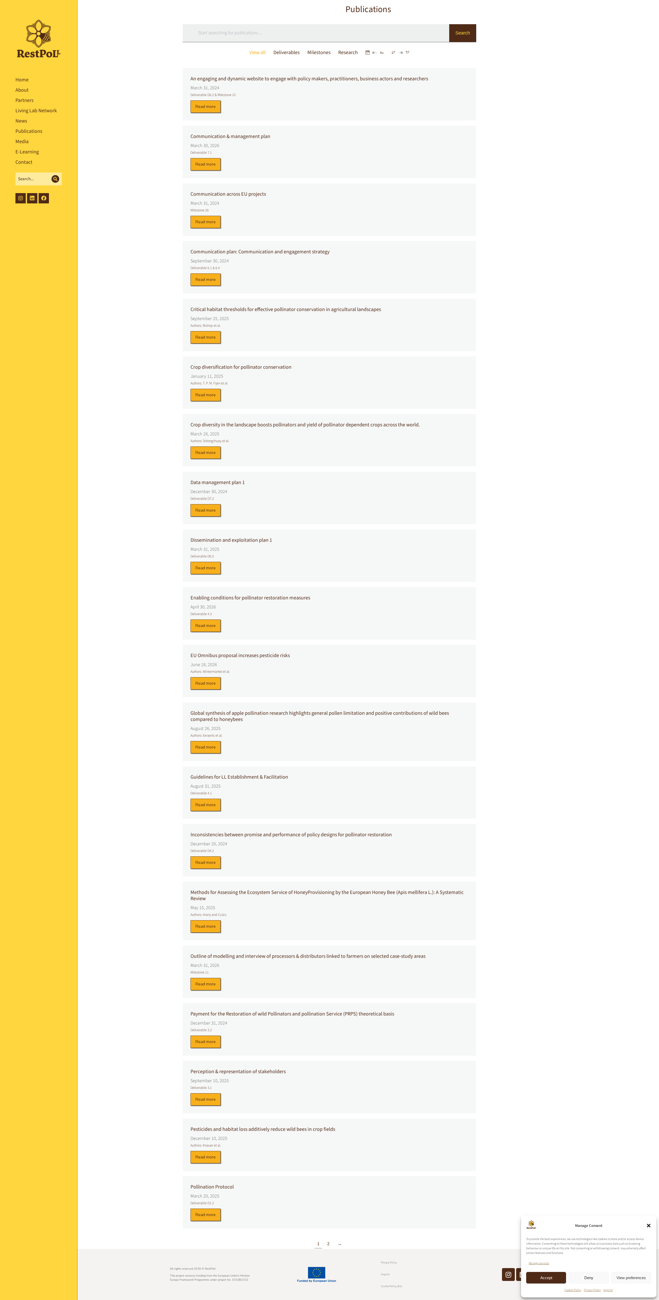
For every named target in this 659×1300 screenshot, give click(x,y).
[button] (648, 1225)
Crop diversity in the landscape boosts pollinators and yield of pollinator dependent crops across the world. (305, 424)
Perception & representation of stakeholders (238, 1071)
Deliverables (286, 52)
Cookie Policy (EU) (391, 1286)
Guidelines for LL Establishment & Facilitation (239, 777)
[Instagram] (508, 1274)
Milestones (319, 52)
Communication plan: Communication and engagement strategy (260, 251)
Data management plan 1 (217, 482)
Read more (205, 106)
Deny (588, 1278)
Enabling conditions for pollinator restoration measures (250, 597)
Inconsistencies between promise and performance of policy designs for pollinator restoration (291, 834)
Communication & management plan (230, 136)
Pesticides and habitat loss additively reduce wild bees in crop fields (262, 1129)
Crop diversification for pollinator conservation (240, 367)
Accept (546, 1278)
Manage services (539, 1263)
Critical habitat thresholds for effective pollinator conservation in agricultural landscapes (285, 309)
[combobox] (315, 31)
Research (348, 52)
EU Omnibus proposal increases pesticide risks (240, 655)
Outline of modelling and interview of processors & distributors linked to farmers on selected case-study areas (308, 956)
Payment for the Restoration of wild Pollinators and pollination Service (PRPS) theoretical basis (292, 1014)
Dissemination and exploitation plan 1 (231, 540)
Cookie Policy (573, 1290)
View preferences (631, 1278)
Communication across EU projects (228, 194)
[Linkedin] (32, 198)
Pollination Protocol (212, 1187)
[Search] (55, 179)
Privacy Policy (592, 1290)
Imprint (608, 1290)
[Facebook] (44, 198)
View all (257, 52)
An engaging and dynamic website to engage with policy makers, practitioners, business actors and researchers (309, 78)
